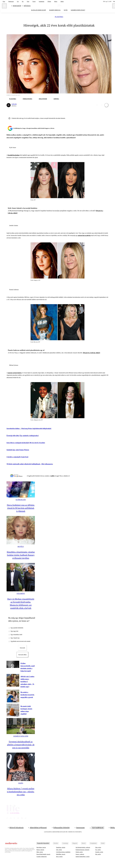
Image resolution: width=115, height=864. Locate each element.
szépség (56, 99)
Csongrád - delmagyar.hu (42, 856)
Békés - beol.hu (40, 852)
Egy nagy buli (14, 631)
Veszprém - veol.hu (99, 852)
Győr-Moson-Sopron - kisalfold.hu (63, 852)
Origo (4, 1)
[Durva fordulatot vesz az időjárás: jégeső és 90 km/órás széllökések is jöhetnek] (21, 489)
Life (18, 1)
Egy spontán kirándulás (17, 628)
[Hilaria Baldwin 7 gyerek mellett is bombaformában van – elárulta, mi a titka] (21, 767)
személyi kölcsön (20, 736)
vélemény (21, 593)
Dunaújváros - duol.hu (60, 847)
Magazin (74, 843)
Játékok (62, 1)
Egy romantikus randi (16, 634)
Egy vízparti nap (15, 638)
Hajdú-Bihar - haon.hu (60, 854)
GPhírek (49, 1)
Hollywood (43, 99)
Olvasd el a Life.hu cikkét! (91, 353)
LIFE (53, 476)
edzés (20, 783)
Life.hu (14, 104)
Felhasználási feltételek (61, 827)
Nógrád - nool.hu (79, 852)
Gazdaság (65, 843)
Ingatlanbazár (41, 1)
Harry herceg (55, 10)
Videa (28, 1)
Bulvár (83, 843)
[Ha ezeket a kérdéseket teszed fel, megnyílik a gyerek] (13, 696)
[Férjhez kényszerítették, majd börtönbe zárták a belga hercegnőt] (13, 664)
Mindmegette (11, 1)
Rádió (102, 843)
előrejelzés (21, 500)
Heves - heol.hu (59, 856)
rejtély (21, 546)
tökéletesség (27, 99)
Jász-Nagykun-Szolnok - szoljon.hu (83, 847)
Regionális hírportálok (43, 843)
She (22, 1)
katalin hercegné (38, 10)
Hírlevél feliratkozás (16, 827)
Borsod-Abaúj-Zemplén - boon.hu (43, 854)
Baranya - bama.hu (40, 849)
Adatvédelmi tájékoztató (38, 827)
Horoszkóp (17, 6)
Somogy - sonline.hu (80, 854)
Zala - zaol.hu (98, 854)
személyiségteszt (78, 10)
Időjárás (27, 6)
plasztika (59, 17)
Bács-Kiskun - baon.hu (41, 847)
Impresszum (80, 827)
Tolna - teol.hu (98, 847)
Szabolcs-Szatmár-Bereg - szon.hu (82, 856)
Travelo (34, 1)
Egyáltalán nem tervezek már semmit (20, 641)
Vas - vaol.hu (98, 849)
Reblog (55, 1)
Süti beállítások (97, 828)
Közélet (56, 843)
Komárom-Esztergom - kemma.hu (82, 849)
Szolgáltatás (93, 843)
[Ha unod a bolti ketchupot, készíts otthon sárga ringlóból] (13, 710)
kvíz (65, 10)
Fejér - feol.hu (59, 849)
